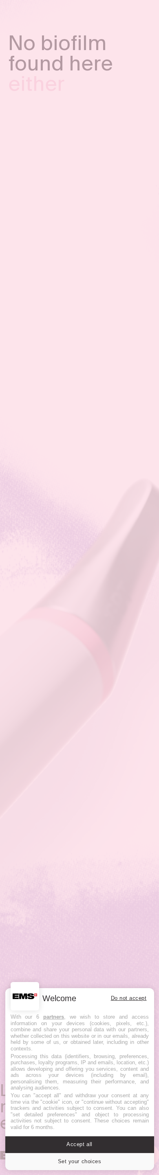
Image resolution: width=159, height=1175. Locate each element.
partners (53, 1017)
